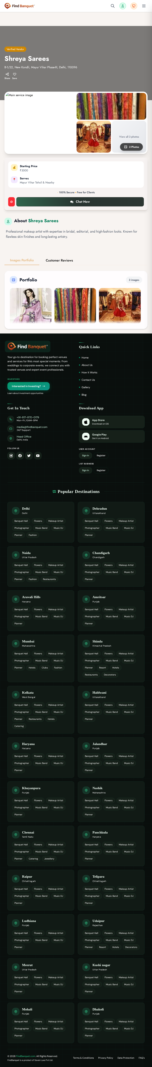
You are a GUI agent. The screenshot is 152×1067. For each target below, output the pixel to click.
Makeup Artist (55, 520)
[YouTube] (38, 455)
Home (85, 357)
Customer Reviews (59, 260)
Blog (84, 394)
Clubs (45, 667)
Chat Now (83, 201)
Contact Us (88, 380)
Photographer (21, 528)
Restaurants (49, 579)
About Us (87, 365)
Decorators (110, 674)
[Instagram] (11, 455)
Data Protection (126, 1057)
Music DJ (58, 528)
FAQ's (142, 1057)
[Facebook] (20, 455)
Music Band (41, 528)
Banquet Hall (21, 520)
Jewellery (49, 858)
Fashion (33, 535)
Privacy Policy (105, 1057)
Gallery (86, 387)
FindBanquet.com (25, 1056)
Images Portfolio (22, 260)
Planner (18, 535)
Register (101, 455)
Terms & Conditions (83, 1057)
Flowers (38, 520)
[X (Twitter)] (29, 455)
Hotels (32, 667)
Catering (19, 726)
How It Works (89, 372)
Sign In (85, 455)
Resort (102, 667)
